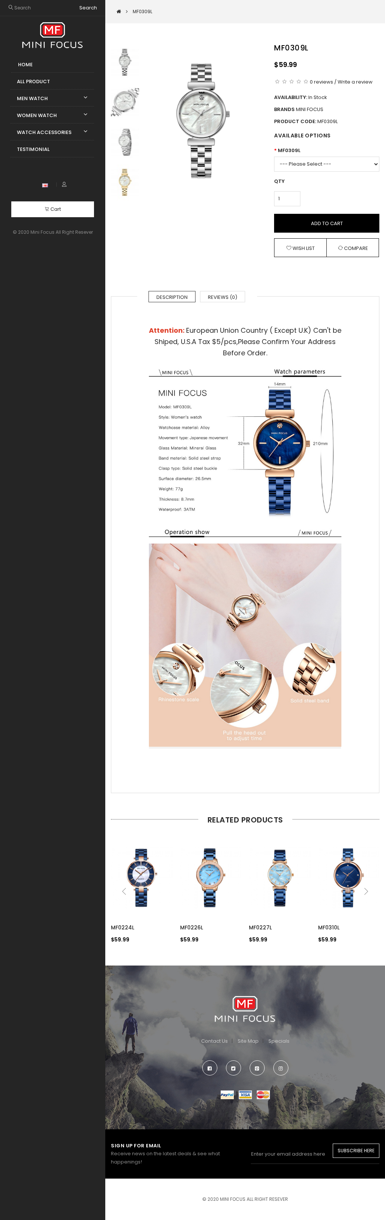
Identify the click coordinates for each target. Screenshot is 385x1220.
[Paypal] (227, 1094)
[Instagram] (280, 1067)
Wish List (303, 248)
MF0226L (191, 927)
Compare (355, 248)
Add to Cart (327, 223)
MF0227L (260, 927)
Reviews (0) (222, 297)
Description (172, 297)
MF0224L (122, 927)
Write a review (355, 81)
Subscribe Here (356, 1150)
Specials (279, 1041)
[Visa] (245, 1094)
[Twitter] (233, 1067)
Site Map (248, 1041)
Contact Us (214, 1041)
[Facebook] (209, 1067)
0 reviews (321, 81)
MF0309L (289, 150)
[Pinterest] (257, 1067)
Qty (279, 181)
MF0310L (329, 927)
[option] (203, 121)
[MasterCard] (263, 1094)
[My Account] (64, 185)
